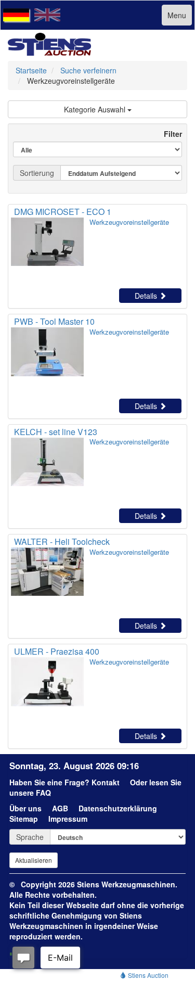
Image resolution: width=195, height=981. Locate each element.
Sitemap (23, 818)
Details (147, 295)
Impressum (67, 818)
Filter (168, 134)
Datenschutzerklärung (118, 808)
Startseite (31, 70)
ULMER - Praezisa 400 (56, 651)
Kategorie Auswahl (95, 109)
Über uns (25, 808)
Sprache (30, 837)
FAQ (43, 792)
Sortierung (37, 173)
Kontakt (106, 782)
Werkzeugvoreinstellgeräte (129, 222)
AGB (60, 808)
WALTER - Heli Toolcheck (62, 541)
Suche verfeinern (88, 70)
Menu (176, 15)
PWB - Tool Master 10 (54, 321)
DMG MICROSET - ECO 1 (62, 212)
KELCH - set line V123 (55, 432)
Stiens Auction (147, 975)
